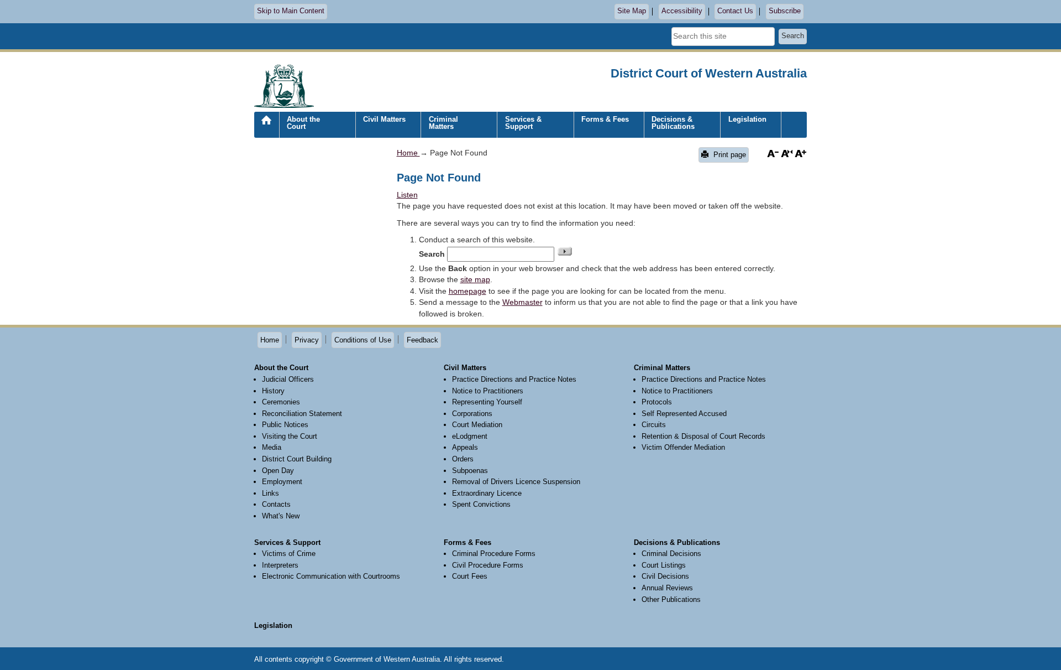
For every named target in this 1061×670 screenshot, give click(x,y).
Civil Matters (384, 119)
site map (475, 279)
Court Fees (469, 576)
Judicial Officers (288, 379)
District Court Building (297, 459)
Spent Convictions (481, 504)
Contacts (276, 504)
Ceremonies (281, 402)
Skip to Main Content (290, 11)
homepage (467, 291)
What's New (281, 516)
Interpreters (280, 565)
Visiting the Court (289, 436)
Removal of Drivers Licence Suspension (516, 481)
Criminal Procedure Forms (493, 553)
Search (792, 36)
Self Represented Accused (684, 413)
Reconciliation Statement (302, 413)
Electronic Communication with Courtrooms (331, 576)
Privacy (307, 340)
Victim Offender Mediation (683, 447)
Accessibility (681, 11)
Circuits (654, 424)
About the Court (303, 123)
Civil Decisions (665, 576)
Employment (282, 481)
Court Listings (664, 565)
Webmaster (522, 302)
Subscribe (785, 11)
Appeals (465, 447)
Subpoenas (470, 470)
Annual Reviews (667, 588)
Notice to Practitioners (487, 391)
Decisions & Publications (673, 123)
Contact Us (735, 11)
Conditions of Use (362, 340)
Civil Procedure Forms (487, 565)
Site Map (631, 11)
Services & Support (523, 123)
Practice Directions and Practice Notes (514, 379)
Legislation (747, 119)
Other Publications (671, 599)
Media (271, 447)
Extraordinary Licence (487, 493)
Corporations (472, 413)
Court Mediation (477, 424)
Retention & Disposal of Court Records (703, 436)
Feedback (422, 340)
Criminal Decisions (671, 553)
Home (266, 129)
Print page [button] (728, 154)
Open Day (278, 470)
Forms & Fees (605, 119)
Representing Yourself (487, 402)
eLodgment (469, 436)
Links (270, 493)
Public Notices (285, 424)
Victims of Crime (289, 553)
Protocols (657, 402)
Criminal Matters (443, 123)
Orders (463, 459)
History (273, 391)
